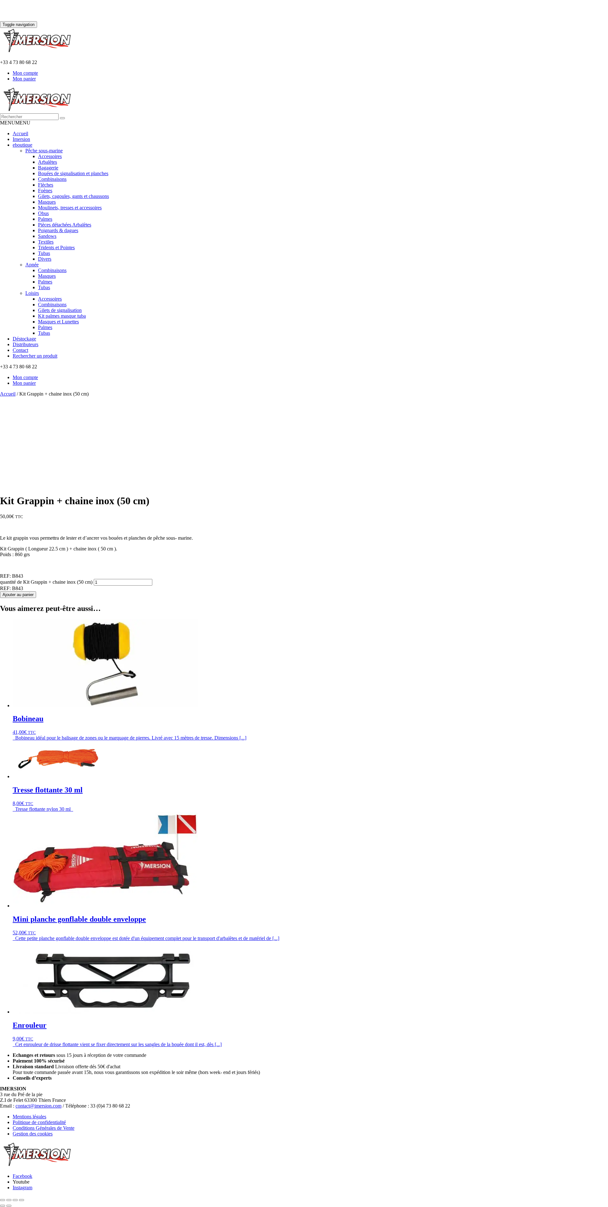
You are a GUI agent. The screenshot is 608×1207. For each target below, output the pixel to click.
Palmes (45, 219)
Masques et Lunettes (58, 321)
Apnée (32, 264)
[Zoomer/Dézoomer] (2, 1200)
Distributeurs (25, 344)
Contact (20, 350)
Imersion (21, 139)
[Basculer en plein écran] (8, 1200)
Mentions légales (29, 1116)
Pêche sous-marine (44, 150)
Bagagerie (48, 167)
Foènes (45, 190)
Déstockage (24, 338)
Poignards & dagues (58, 230)
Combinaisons (52, 179)
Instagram (22, 1187)
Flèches (45, 184)
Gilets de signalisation (60, 310)
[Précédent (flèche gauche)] (2, 1206)
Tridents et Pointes (56, 247)
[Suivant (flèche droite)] (8, 1206)
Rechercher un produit (35, 356)
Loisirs (32, 293)
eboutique (22, 145)
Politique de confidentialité (39, 1122)
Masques (47, 202)
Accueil (20, 133)
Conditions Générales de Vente (43, 1128)
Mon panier (24, 78)
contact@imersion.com (38, 1106)
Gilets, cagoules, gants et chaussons (73, 196)
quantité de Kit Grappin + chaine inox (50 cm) (46, 582)
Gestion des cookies (33, 1133)
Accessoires (50, 156)
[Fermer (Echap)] (21, 1200)
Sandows (47, 236)
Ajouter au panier (18, 594)
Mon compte (25, 73)
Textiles (46, 242)
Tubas (44, 253)
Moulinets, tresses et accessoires (70, 207)
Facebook (22, 1176)
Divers (44, 259)
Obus (43, 213)
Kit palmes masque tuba (62, 316)
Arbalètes (47, 162)
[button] (15, 122)
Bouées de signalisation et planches (73, 173)
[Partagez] (15, 1200)
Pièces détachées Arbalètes (64, 224)
